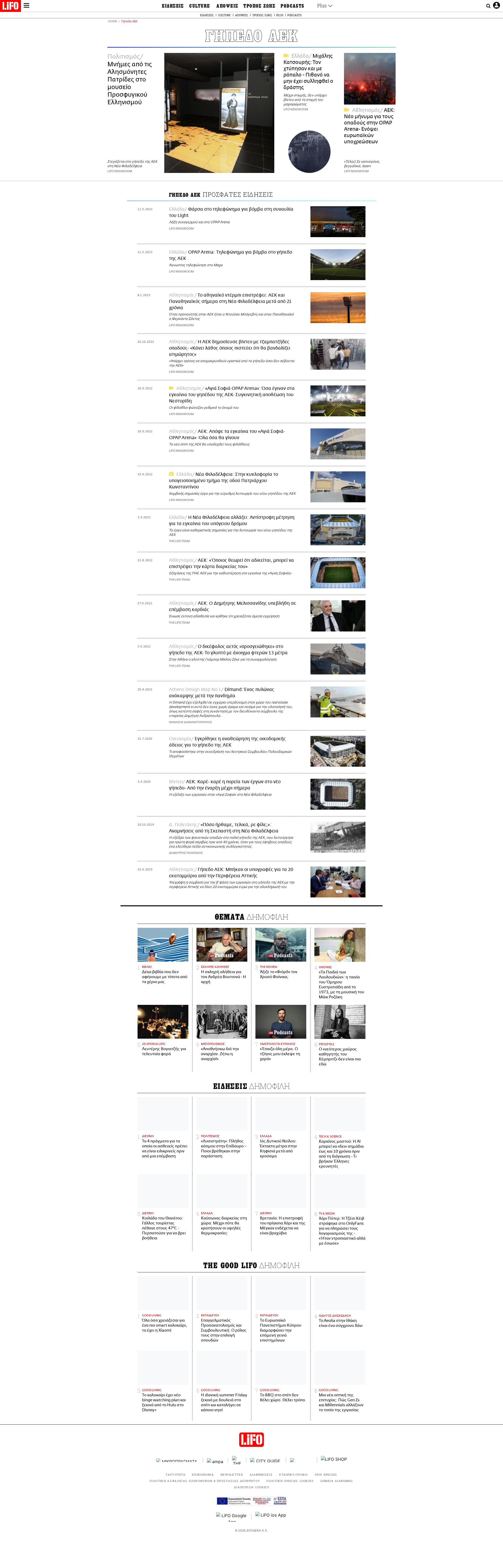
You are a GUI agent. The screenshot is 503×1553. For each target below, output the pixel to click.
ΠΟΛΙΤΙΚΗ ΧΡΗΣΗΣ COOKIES (289, 1481)
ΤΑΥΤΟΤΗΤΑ (175, 1474)
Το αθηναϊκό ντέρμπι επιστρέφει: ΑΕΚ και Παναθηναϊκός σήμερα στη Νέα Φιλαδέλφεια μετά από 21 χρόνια (230, 301)
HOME (112, 21)
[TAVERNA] (301, 1460)
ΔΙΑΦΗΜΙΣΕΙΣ (261, 1474)
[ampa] (215, 1460)
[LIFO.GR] (10, 7)
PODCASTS (292, 6)
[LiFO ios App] (271, 1517)
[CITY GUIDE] (266, 1460)
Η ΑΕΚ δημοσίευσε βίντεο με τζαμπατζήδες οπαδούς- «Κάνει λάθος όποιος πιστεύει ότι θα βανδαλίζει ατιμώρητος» (229, 348)
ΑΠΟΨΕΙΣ (227, 6)
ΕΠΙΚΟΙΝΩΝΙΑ (203, 1474)
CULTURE (199, 6)
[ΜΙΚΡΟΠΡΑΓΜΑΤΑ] (177, 1460)
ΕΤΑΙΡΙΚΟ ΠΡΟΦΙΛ (293, 1474)
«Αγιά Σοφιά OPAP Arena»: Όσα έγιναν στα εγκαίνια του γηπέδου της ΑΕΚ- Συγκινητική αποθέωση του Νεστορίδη (232, 395)
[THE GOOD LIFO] (237, 1460)
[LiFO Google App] (232, 1517)
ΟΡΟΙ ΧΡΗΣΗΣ (326, 1474)
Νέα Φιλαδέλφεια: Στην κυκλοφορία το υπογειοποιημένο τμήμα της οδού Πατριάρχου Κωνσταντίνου (223, 481)
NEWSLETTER (232, 1474)
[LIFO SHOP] (334, 1460)
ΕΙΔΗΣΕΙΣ (173, 6)
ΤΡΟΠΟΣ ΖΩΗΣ (259, 6)
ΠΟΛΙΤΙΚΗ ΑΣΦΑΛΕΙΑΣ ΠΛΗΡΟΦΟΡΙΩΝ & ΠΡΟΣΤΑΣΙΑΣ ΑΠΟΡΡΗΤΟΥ (205, 1481)
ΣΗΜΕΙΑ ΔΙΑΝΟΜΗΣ (336, 1481)
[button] (26, 6)
